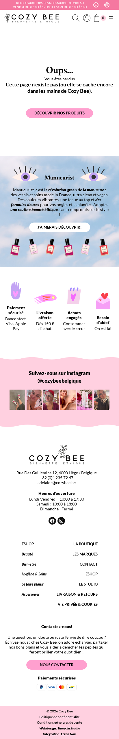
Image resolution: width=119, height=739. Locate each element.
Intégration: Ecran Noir (59, 734)
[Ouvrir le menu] (111, 18)
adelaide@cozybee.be (57, 482)
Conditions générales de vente (59, 722)
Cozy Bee (66, 711)
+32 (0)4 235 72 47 (56, 477)
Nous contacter (57, 664)
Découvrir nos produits (59, 113)
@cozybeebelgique (59, 380)
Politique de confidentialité (59, 717)
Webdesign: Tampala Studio (59, 728)
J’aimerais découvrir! (60, 227)
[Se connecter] (86, 18)
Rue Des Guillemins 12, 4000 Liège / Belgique (56, 472)
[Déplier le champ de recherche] (75, 18)
